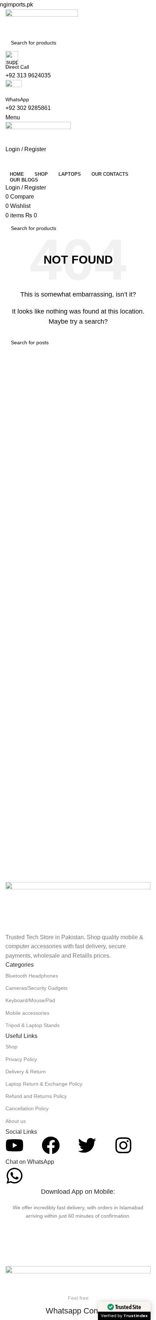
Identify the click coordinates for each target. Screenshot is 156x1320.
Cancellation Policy (27, 1108)
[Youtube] (14, 1145)
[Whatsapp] (14, 1176)
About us (15, 1121)
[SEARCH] (153, 224)
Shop (11, 1046)
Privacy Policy (21, 1059)
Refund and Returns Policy (36, 1096)
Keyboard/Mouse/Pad (30, 1000)
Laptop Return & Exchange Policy (43, 1084)
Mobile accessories (27, 1013)
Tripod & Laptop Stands (32, 1025)
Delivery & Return (25, 1071)
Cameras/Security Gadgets (36, 988)
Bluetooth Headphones (31, 976)
